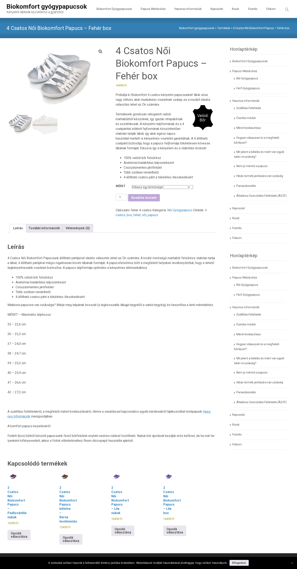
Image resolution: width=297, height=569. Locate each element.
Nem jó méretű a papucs (252, 166)
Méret (120, 186)
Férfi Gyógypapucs (248, 88)
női (144, 215)
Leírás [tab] (18, 228)
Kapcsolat (217, 9)
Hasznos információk (188, 9)
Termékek (223, 28)
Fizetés (252, 9)
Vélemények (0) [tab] (78, 228)
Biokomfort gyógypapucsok (196, 28)
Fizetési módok (246, 118)
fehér (137, 215)
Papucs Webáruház (153, 9)
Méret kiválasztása (248, 127)
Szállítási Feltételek (248, 108)
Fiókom (271, 9)
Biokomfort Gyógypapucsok (114, 9)
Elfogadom (239, 562)
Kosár (235, 9)
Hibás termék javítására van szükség (259, 176)
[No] (292, 563)
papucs (153, 215)
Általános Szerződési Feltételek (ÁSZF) (261, 195)
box (129, 215)
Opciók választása (19, 534)
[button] (100, 51)
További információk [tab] (44, 228)
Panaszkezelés (246, 185)
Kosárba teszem (144, 198)
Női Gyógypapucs (179, 210)
